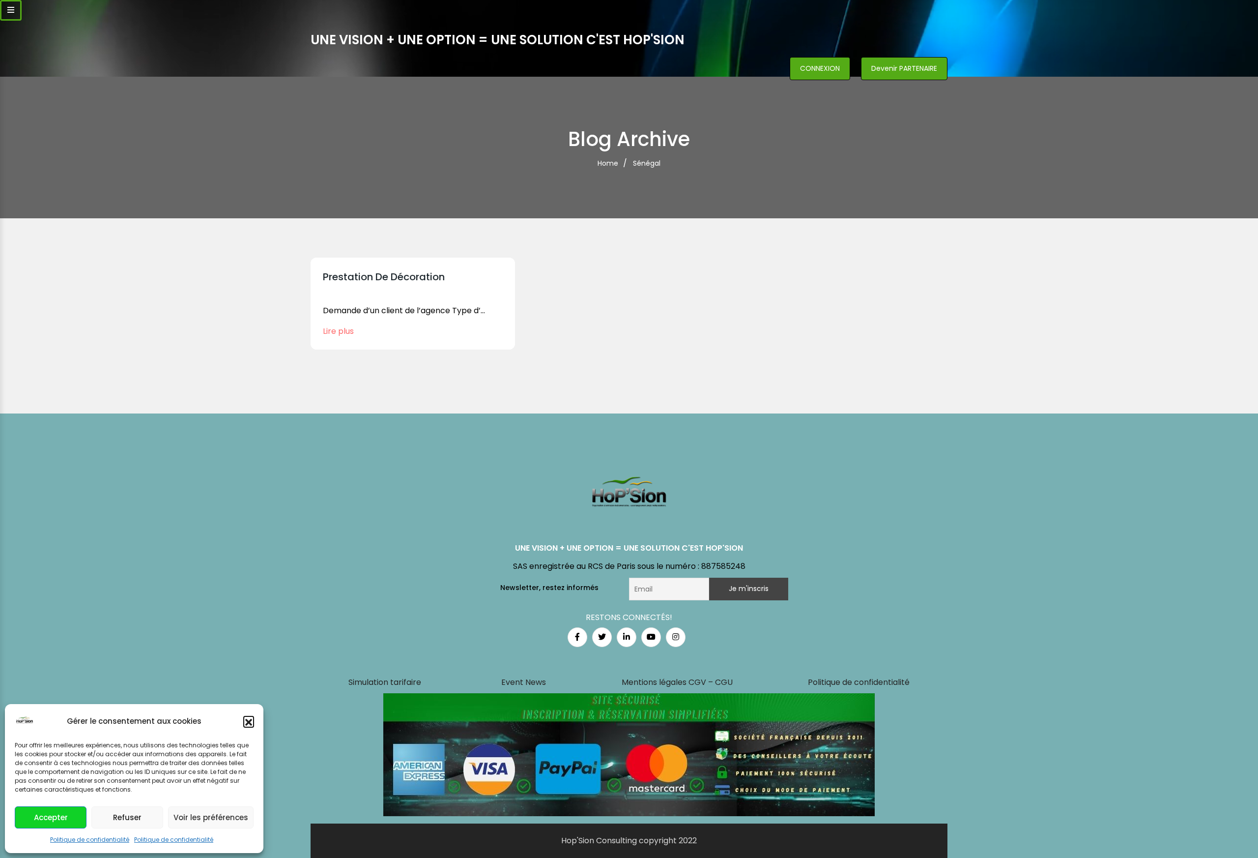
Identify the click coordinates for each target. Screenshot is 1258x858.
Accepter (51, 817)
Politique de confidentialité (89, 839)
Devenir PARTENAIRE (904, 68)
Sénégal (646, 163)
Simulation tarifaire (384, 682)
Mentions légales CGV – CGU (677, 682)
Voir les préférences (210, 817)
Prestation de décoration (384, 277)
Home (608, 163)
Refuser (127, 817)
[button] (249, 721)
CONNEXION (820, 68)
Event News (523, 682)
